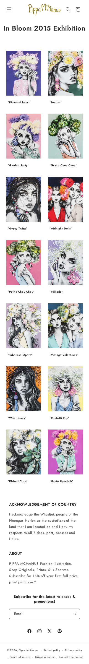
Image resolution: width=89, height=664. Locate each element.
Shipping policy (44, 657)
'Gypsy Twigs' (17, 229)
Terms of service (20, 657)
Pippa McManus (28, 650)
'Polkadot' (57, 292)
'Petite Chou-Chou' (21, 292)
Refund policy (52, 650)
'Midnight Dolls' (61, 229)
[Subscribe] (75, 614)
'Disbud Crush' (18, 481)
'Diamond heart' (19, 102)
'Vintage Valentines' (64, 355)
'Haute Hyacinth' (61, 481)
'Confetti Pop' (59, 418)
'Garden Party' (18, 166)
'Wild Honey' (17, 418)
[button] (9, 9)
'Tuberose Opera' (20, 355)
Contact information (71, 657)
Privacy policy (73, 650)
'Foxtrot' (56, 102)
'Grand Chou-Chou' (63, 166)
